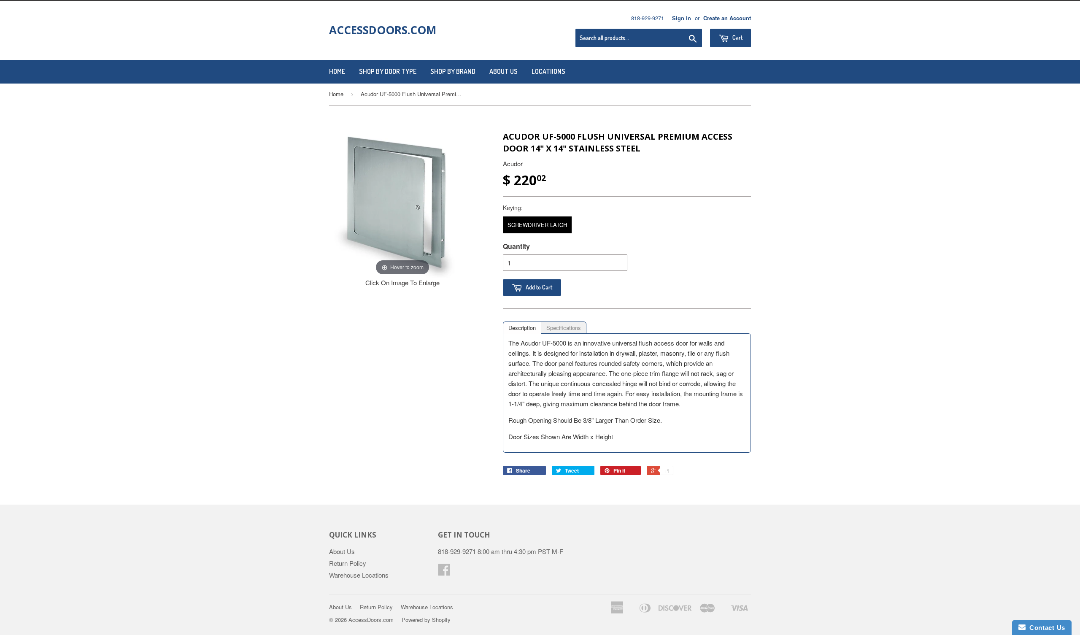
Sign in (681, 18)
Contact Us (1045, 627)
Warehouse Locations (359, 574)
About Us (503, 71)
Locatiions (548, 71)
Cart (736, 37)
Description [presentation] (522, 328)
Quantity (516, 246)
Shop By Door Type (387, 71)
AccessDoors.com (382, 30)
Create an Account (727, 18)
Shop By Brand (452, 71)
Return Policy (347, 563)
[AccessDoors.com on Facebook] (444, 571)
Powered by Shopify (426, 620)
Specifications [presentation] (563, 328)
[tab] (522, 328)
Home (337, 71)
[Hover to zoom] (402, 203)
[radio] (537, 224)
